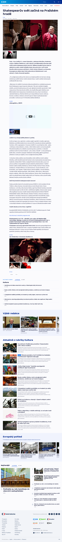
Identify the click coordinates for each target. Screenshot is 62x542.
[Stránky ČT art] (41, 523)
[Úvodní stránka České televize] (9, 514)
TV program (4, 519)
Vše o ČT (3, 534)
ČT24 (4, 17)
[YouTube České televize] (54, 514)
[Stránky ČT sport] (42, 519)
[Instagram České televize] (49, 514)
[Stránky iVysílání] (50, 519)
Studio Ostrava (18, 524)
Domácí (21, 5)
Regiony (30, 5)
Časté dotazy (17, 532)
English (11, 539)
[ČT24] (3, 2)
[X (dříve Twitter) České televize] (57, 514)
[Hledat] (54, 2)
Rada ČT (16, 526)
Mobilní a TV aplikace (6, 532)
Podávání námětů (18, 530)
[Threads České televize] (59, 514)
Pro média (17, 519)
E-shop (3, 530)
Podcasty (4, 526)
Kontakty (17, 534)
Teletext (4, 524)
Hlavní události (5, 5)
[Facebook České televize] (52, 514)
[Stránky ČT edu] (49, 523)
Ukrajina (12, 5)
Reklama (16, 521)
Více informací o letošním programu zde (19, 215)
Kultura (11, 274)
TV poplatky (4, 523)
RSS (59, 539)
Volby (17, 5)
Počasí (41, 5)
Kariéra (16, 528)
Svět (26, 5)
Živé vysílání (4, 521)
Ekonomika (36, 5)
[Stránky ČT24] (35, 519)
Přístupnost (24, 539)
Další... (46, 5)
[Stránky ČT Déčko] (35, 523)
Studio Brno (17, 523)
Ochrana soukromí (17, 539)
